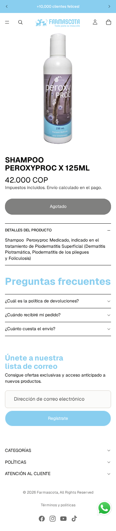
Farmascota (47, 492)
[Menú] (7, 22)
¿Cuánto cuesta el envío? (30, 328)
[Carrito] (108, 22)
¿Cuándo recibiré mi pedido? (33, 315)
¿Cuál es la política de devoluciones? (42, 301)
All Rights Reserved (76, 492)
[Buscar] (20, 22)
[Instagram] (52, 518)
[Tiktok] (74, 518)
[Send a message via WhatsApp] (104, 507)
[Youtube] (63, 518)
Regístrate (58, 418)
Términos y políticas (58, 505)
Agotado (58, 206)
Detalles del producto (28, 230)
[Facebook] (41, 518)
